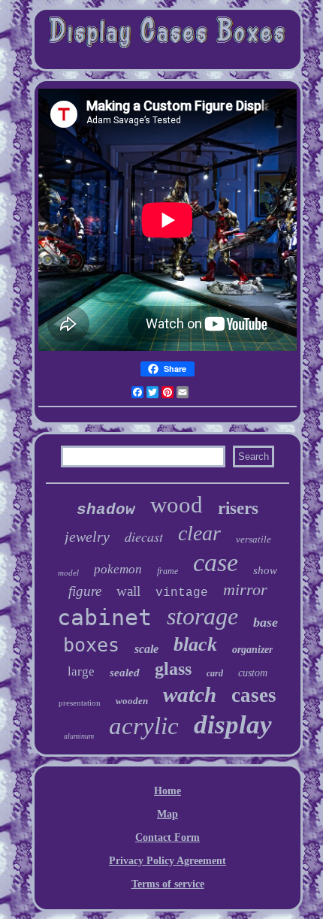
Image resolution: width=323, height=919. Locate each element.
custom (252, 673)
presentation (80, 702)
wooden (132, 700)
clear (199, 533)
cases (253, 695)
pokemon (118, 569)
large (81, 671)
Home (167, 791)
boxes (91, 645)
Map (167, 814)
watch (189, 694)
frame (167, 571)
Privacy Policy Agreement (167, 860)
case (215, 562)
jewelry (87, 536)
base (265, 622)
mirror (245, 589)
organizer (252, 649)
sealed (125, 673)
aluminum (79, 736)
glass (173, 669)
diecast (144, 537)
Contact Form (167, 837)
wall (128, 591)
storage (202, 616)
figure (84, 591)
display (233, 724)
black (195, 644)
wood (176, 504)
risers (238, 508)
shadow (106, 509)
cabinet (104, 617)
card (215, 673)
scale (146, 648)
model (68, 572)
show (265, 570)
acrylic (144, 725)
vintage (181, 593)
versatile (253, 539)
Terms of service (167, 884)
